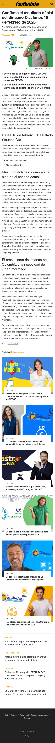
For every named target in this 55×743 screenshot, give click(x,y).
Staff (6, 715)
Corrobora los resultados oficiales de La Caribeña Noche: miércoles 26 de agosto (25, 578)
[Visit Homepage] (27, 3)
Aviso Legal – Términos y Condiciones (34, 715)
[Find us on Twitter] (28, 736)
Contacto (14, 715)
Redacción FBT (8, 35)
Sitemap (27, 718)
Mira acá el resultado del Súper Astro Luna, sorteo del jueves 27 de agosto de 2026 (26, 488)
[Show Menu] (3, 4)
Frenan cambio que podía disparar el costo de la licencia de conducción (26, 643)
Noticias (8, 638)
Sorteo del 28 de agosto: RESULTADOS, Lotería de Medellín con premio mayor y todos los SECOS (25, 77)
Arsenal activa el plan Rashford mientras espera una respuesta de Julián (25, 658)
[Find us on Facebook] (25, 736)
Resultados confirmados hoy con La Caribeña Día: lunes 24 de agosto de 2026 (27, 623)
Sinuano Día (13, 344)
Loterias (9, 390)
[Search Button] (51, 3)
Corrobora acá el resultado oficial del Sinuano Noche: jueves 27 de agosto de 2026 (27, 533)
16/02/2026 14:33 (25, 35)
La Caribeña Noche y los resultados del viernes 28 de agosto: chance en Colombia (27, 86)
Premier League (12, 653)
